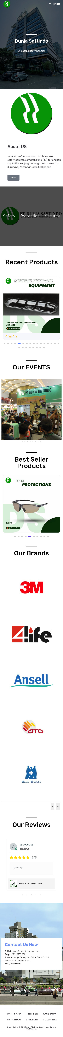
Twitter (32, 1013)
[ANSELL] (31, 680)
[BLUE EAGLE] (31, 773)
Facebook (49, 1013)
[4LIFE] (31, 634)
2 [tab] (27, 894)
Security (52, 216)
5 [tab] (40, 894)
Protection (30, 216)
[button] (4, 343)
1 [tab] (22, 894)
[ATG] (31, 727)
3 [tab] (31, 894)
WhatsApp (14, 1013)
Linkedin (32, 1019)
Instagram (13, 1019)
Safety (9, 216)
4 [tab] (35, 894)
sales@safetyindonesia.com (25, 951)
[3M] (31, 587)
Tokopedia (50, 1019)
